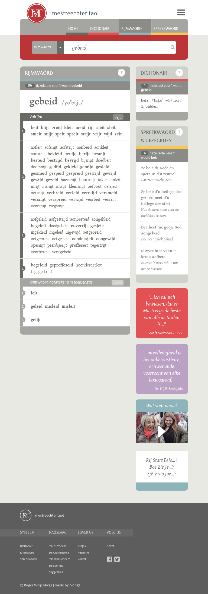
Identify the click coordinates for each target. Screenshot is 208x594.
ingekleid (39, 232)
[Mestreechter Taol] (63, 13)
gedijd (55, 167)
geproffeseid (61, 265)
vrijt (97, 134)
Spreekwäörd (166, 29)
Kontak (82, 559)
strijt (86, 134)
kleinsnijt (77, 186)
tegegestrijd (41, 271)
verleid (72, 193)
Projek (82, 546)
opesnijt (38, 245)
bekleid (55, 154)
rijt (91, 127)
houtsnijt (87, 180)
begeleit (38, 226)
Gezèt (110, 546)
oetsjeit (110, 186)
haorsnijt (69, 180)
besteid (38, 160)
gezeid (52, 180)
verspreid (57, 199)
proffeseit (79, 245)
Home (73, 29)
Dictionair (99, 29)
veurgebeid (61, 252)
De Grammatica (59, 552)
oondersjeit (83, 239)
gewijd (37, 180)
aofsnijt (51, 147)
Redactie (83, 552)
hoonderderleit (89, 265)
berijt (84, 154)
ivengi (74, 585)
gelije (36, 319)
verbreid (55, 193)
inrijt (35, 186)
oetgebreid (92, 232)
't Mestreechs (57, 546)
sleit (111, 127)
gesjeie (97, 226)
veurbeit (93, 199)
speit (60, 134)
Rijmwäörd (131, 29)
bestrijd (55, 160)
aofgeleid (39, 219)
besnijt (99, 154)
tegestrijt (98, 245)
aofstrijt (67, 147)
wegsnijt (56, 206)
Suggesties (56, 572)
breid (56, 127)
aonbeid (84, 147)
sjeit (100, 127)
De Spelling (56, 565)
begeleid (39, 265)
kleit (68, 127)
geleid (37, 306)
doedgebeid (59, 226)
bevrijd (72, 160)
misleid (52, 306)
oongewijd (105, 239)
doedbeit (103, 160)
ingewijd (73, 232)
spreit (73, 134)
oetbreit (95, 186)
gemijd (86, 167)
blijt (45, 127)
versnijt (38, 199)
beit (34, 127)
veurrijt (109, 199)
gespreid (74, 173)
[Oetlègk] (121, 73)
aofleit (36, 147)
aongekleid (101, 219)
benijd (70, 154)
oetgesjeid (61, 239)
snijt (48, 134)
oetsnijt (37, 193)
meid (80, 127)
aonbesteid (79, 219)
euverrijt (79, 226)
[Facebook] (109, 559)
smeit (36, 134)
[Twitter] (117, 559)
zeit (118, 134)
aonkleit (101, 147)
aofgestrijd (58, 219)
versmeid (108, 193)
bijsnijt (87, 160)
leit (34, 293)
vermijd (89, 193)
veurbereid (40, 252)
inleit (116, 180)
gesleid (102, 167)
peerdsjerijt (57, 245)
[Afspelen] (161, 431)
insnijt (48, 186)
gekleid (71, 167)
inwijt (61, 186)
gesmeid (39, 173)
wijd (108, 134)
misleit (68, 306)
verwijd (76, 199)
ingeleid (56, 232)
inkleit (103, 180)
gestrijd (92, 173)
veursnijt (39, 206)
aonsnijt (38, 154)
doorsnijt (39, 167)
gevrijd (109, 173)
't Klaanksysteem (59, 559)
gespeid (56, 173)
